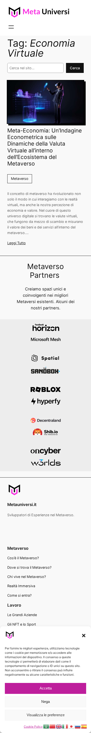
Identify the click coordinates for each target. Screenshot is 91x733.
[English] (59, 726)
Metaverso (19, 178)
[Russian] (78, 726)
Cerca (75, 68)
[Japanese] (71, 726)
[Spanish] (84, 726)
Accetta (46, 688)
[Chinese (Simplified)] (53, 726)
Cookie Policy (33, 726)
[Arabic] (46, 726)
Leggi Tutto (16, 243)
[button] (83, 635)
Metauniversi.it (21, 504)
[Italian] (65, 726)
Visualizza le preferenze (46, 715)
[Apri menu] (11, 27)
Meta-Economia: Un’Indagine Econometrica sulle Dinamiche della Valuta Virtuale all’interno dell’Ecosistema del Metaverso (44, 147)
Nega (45, 701)
